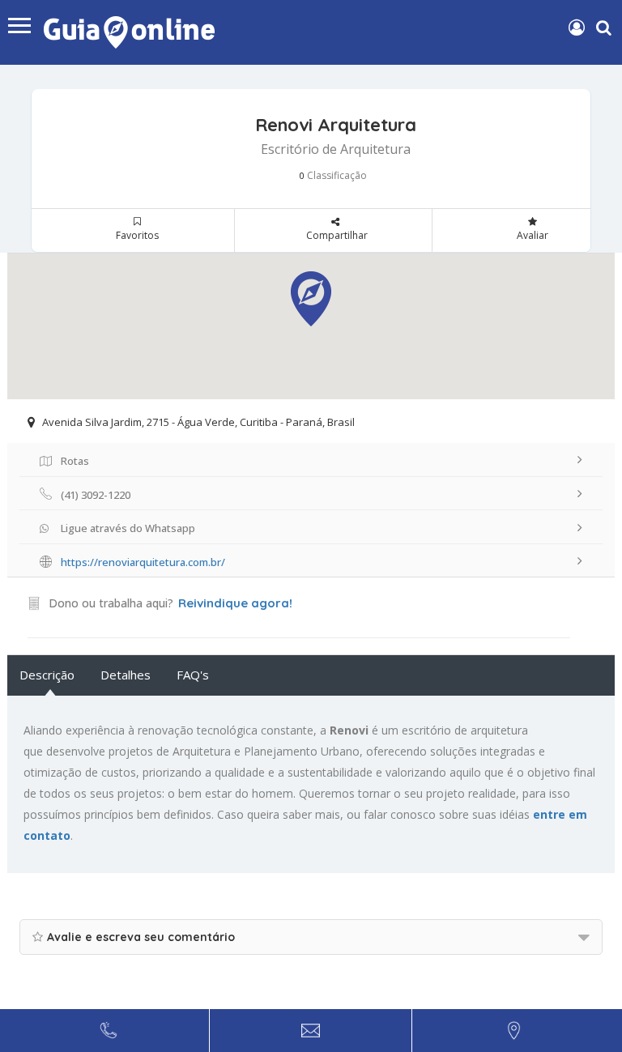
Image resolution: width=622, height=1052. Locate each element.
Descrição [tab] (47, 675)
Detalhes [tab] (125, 675)
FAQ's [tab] (193, 675)
